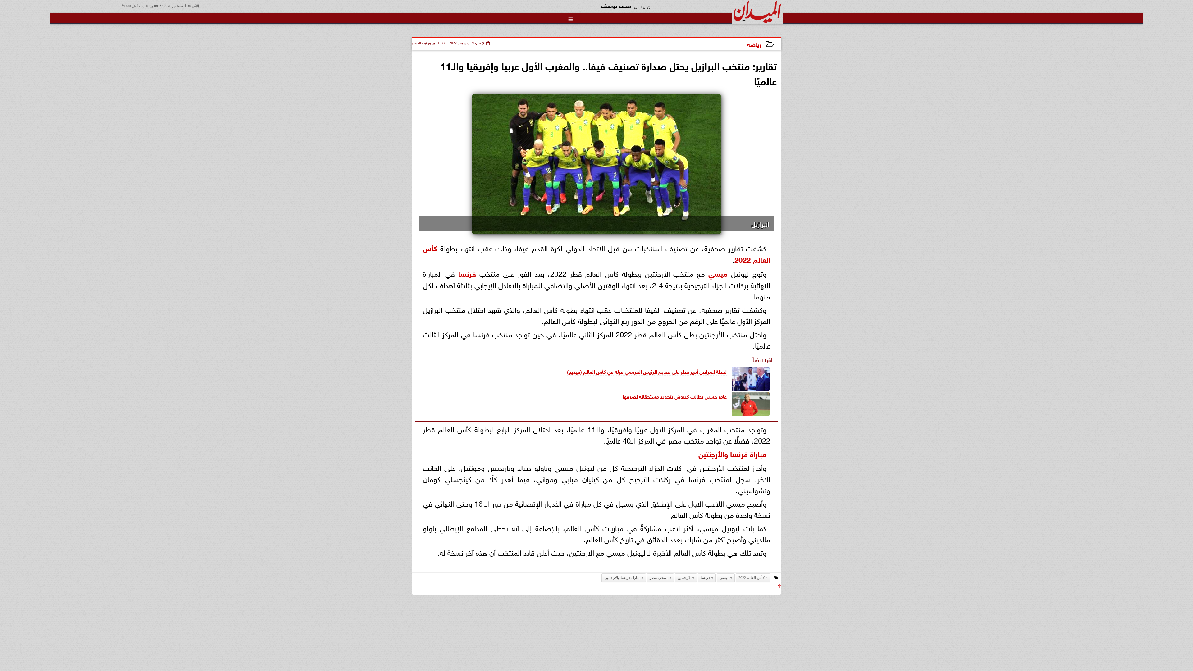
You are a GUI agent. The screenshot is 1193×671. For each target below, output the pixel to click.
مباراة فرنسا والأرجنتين (732, 453)
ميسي (718, 273)
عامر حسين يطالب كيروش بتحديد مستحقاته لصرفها (675, 396)
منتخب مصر (659, 578)
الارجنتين (684, 578)
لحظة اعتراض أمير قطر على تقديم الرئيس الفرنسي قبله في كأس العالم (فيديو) (647, 371)
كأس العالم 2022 (751, 578)
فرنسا (467, 273)
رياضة (754, 44)
